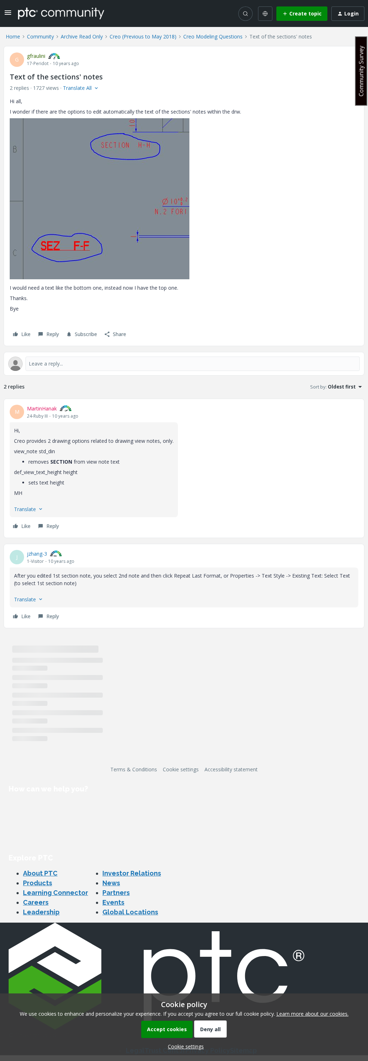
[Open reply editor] (184, 363)
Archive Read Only (82, 36)
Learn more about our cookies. (312, 1013)
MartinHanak (42, 408)
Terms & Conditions (133, 769)
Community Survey (361, 71)
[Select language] (265, 13)
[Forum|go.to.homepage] (61, 13)
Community (40, 36)
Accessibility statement (231, 769)
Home (13, 36)
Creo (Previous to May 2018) (143, 36)
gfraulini (36, 55)
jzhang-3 (37, 553)
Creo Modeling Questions (213, 36)
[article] (184, 468)
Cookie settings (181, 769)
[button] (8, 15)
